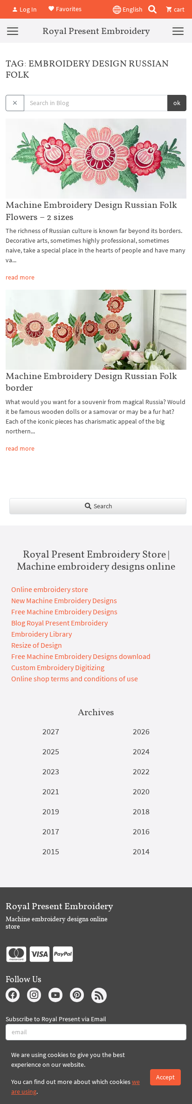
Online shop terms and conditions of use (74, 678)
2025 (50, 751)
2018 (141, 811)
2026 (141, 731)
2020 (141, 791)
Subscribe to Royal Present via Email (56, 1019)
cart (178, 9)
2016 (141, 831)
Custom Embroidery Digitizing (57, 667)
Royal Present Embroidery (96, 30)
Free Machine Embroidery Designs (64, 611)
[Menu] (12, 30)
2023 (50, 771)
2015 (50, 851)
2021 (50, 791)
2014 (141, 851)
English (132, 9)
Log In (27, 9)
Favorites (68, 8)
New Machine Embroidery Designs (64, 600)
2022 (141, 771)
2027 (50, 731)
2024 (141, 751)
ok (176, 103)
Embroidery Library (41, 633)
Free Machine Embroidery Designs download (81, 656)
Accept (165, 1077)
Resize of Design (36, 645)
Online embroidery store (49, 589)
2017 (50, 831)
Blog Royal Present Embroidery (59, 622)
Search (102, 506)
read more (20, 277)
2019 (50, 811)
